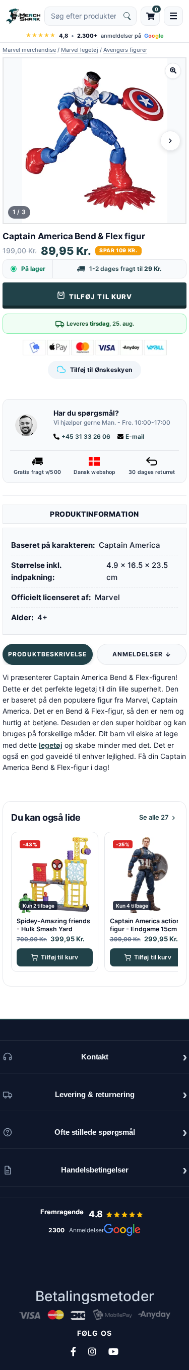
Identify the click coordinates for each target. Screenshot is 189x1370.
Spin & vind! (94, 794)
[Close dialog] (170, 570)
